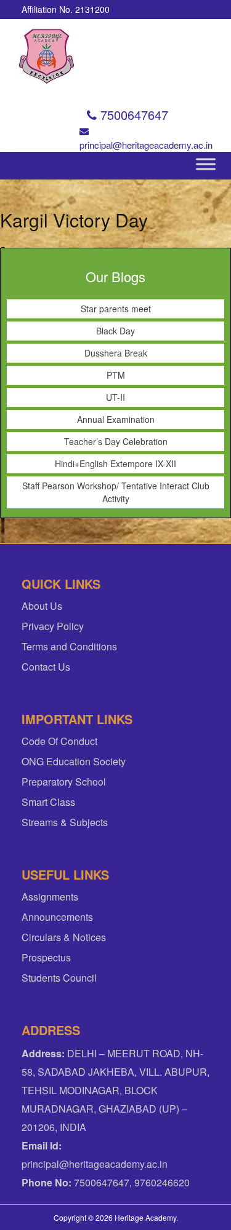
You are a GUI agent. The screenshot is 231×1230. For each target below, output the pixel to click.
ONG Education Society (74, 761)
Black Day (115, 331)
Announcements (57, 917)
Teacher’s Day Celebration (116, 441)
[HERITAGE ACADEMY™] (51, 56)
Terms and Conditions (69, 646)
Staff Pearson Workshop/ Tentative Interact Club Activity (115, 492)
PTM (116, 375)
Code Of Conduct (59, 741)
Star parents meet (116, 308)
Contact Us (46, 667)
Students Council (59, 978)
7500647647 (132, 115)
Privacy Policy (53, 626)
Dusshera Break (115, 353)
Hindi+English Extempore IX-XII (115, 463)
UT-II (115, 397)
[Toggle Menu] (206, 164)
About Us (42, 606)
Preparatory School (64, 782)
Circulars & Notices (64, 937)
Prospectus (46, 957)
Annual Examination (116, 419)
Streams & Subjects (65, 822)
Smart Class (48, 802)
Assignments (50, 896)
